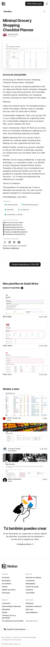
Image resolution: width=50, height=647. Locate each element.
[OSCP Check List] (25, 404)
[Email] (19, 242)
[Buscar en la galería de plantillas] (44, 11)
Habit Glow (7, 374)
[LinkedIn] (10, 242)
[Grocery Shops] (25, 435)
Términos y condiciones (11, 248)
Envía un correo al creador (14, 222)
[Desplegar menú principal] (46, 3)
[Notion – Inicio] (4, 4)
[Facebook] (14, 242)
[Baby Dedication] (25, 465)
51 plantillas (12, 36)
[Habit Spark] (25, 331)
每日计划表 (7, 316)
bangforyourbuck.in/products (15, 229)
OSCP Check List (14, 418)
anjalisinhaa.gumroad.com (14, 227)
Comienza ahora (25, 544)
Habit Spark (7, 345)
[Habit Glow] (25, 360)
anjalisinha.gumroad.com (13, 225)
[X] (5, 242)
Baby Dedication (15, 479)
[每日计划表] (25, 303)
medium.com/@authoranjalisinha (16, 232)
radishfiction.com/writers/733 (15, 234)
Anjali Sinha (13, 34)
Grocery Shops (14, 448)
